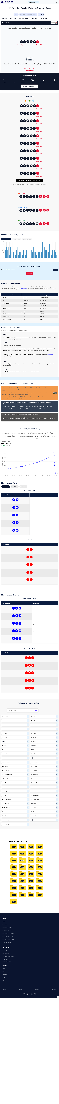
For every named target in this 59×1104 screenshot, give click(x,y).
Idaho (34, 737)
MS (31, 762)
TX (31, 803)
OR (2, 791)
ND (31, 782)
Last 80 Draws (27, 239)
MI (31, 758)
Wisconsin (35, 820)
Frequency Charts (23, 19)
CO (31, 725)
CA (2, 725)
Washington (7, 816)
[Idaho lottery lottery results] (56, 737)
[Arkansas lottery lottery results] (56, 720)
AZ (2, 720)
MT (31, 766)
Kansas (34, 745)
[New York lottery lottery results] (56, 778)
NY (31, 778)
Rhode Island (35, 795)
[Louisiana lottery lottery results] (56, 749)
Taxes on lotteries (6, 942)
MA (3, 758)
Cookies (37, 989)
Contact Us (5, 968)
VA (31, 811)
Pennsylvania (36, 791)
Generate (30, 273)
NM (3, 778)
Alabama (7, 716)
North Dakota (36, 782)
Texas (34, 803)
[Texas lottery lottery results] (56, 803)
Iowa (5, 745)
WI (31, 820)
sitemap (54, 989)
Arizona (6, 720)
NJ (31, 774)
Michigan (35, 758)
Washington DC (37, 816)
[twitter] (27, 994)
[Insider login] (32, 80)
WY (2, 824)
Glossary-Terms (7, 961)
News (3, 980)
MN (3, 762)
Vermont (6, 811)
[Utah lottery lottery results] (56, 807)
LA (31, 749)
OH (2, 787)
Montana (35, 766)
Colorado (35, 725)
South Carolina (8, 799)
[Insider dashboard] (54, 80)
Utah (34, 807)
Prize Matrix (34, 19)
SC (2, 799)
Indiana (34, 741)
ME (2, 754)
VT (2, 811)
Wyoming (7, 824)
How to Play (43, 19)
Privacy (20, 989)
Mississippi (36, 762)
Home (16, 14)
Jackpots (4, 924)
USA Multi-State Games (8, 939)
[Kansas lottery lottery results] (56, 745)
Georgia (35, 733)
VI (2, 807)
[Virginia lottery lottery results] (56, 811)
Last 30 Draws (6, 239)
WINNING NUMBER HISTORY (29, 86)
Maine (6, 754)
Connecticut (7, 729)
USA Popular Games (7, 936)
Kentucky (7, 749)
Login (3, 971)
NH (2, 774)
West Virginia (8, 820)
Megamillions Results (7, 930)
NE (2, 770)
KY (2, 749)
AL (2, 716)
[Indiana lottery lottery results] (56, 741)
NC (2, 782)
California (7, 725)
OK (31, 787)
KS (31, 745)
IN (31, 741)
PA (31, 791)
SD (31, 799)
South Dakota (36, 799)
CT (2, 729)
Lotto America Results (8, 933)
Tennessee (7, 803)
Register (4, 974)
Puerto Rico (7, 795)
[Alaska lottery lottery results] (56, 716)
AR (31, 720)
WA (3, 816)
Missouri (7, 766)
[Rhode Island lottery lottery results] (56, 795)
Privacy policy (5, 959)
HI (2, 737)
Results (4, 19)
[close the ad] (58, 997)
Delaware (35, 729)
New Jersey (35, 774)
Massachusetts (8, 758)
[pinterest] (35, 994)
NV (31, 770)
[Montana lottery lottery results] (56, 766)
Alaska (34, 716)
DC (31, 816)
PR (2, 795)
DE (31, 729)
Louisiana (35, 749)
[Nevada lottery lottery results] (56, 770)
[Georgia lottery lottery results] (56, 733)
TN (2, 803)
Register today (23, 288)
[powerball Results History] (13, 80)
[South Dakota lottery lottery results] (56, 799)
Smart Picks (12, 19)
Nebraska (7, 770)
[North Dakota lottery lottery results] (56, 782)
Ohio (6, 787)
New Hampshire (8, 774)
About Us (4, 950)
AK (31, 716)
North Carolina (8, 782)
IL (2, 741)
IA (2, 745)
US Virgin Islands (8, 807)
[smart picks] (23, 80)
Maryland (36, 754)
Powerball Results (7, 927)
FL (2, 733)
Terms (4, 989)
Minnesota (7, 762)
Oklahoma (35, 787)
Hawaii (6, 737)
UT (31, 807)
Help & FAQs (5, 953)
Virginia (35, 811)
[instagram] (31, 994)
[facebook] (24, 994)
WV (2, 820)
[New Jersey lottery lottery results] (56, 774)
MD (31, 754)
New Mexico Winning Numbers (28, 14)
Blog (3, 977)
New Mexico (7, 778)
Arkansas (35, 720)
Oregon (6, 791)
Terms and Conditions (8, 956)
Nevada (35, 770)
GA (31, 733)
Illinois (5, 741)
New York (35, 778)
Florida (6, 733)
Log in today (50, 354)
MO (3, 766)
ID (31, 737)
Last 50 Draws (16, 239)
